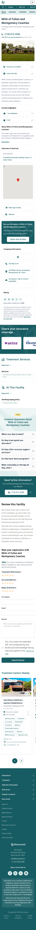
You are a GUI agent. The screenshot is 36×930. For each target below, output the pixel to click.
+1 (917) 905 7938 (18, 861)
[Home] (3, 7)
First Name (5, 597)
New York (22, 7)
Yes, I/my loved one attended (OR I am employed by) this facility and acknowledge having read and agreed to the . (19, 648)
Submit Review (18, 660)
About (4, 12)
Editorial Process (7, 808)
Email (3, 608)
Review (4, 619)
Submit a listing (6, 833)
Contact (4, 821)
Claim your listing (7, 837)
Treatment (22, 12)
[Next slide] (21, 761)
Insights (4, 829)
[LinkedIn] (26, 873)
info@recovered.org (18, 858)
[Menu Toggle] (32, 2)
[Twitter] (21, 873)
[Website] (18, 257)
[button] (28, 37)
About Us (5, 804)
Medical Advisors (7, 817)
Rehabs (10, 7)
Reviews (32, 12)
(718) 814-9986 (17, 492)
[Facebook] (10, 873)
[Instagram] (15, 873)
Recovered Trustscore (9, 825)
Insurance (12, 12)
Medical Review (6, 812)
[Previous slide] (14, 761)
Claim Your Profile (18, 239)
